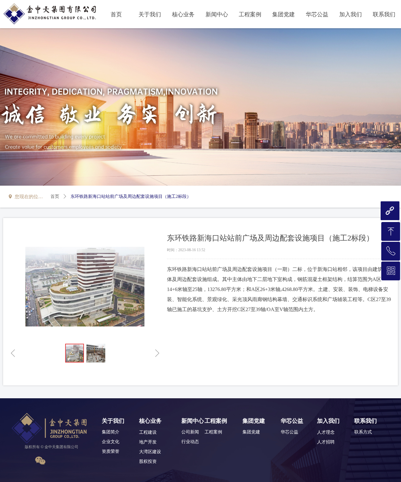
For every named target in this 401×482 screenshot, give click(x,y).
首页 (54, 196)
